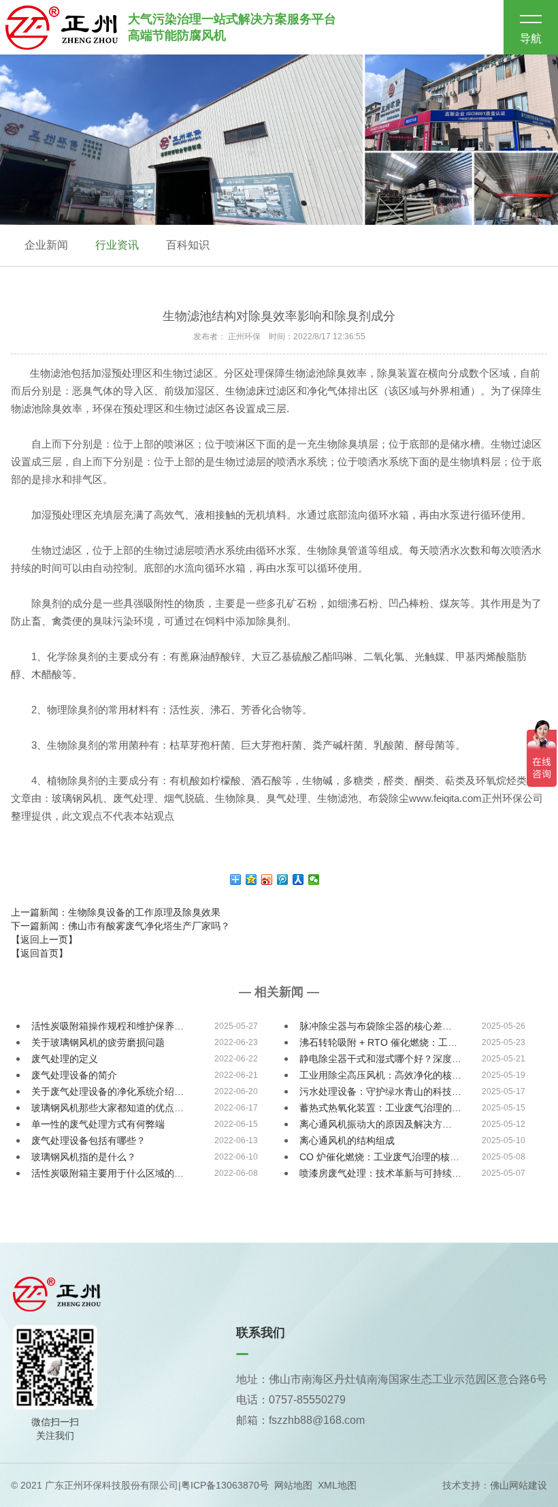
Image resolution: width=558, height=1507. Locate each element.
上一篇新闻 (115, 912)
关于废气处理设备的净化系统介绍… (107, 1091)
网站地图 (293, 1485)
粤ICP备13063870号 (225, 1485)
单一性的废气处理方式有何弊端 (98, 1124)
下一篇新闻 (120, 925)
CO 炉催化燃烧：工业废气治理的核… (379, 1156)
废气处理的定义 (64, 1058)
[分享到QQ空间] (251, 879)
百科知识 (188, 245)
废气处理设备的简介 (74, 1075)
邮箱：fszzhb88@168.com (300, 1420)
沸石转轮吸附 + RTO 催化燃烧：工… (378, 1042)
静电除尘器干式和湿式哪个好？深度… (380, 1058)
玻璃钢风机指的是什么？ (83, 1156)
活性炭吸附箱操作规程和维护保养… (107, 1026)
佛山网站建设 (518, 1485)
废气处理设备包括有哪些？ (88, 1140)
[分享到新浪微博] (267, 879)
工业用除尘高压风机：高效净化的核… (380, 1075)
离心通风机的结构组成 (347, 1140)
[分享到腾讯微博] (283, 879)
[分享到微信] (314, 879)
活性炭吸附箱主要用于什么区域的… (107, 1173)
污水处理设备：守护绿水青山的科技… (380, 1091)
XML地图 (337, 1485)
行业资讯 (117, 245)
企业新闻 (46, 245)
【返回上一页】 (44, 939)
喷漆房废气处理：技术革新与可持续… (380, 1173)
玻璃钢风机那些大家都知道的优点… (107, 1107)
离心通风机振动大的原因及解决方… (375, 1124)
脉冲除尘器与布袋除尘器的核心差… (375, 1026)
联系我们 (260, 1332)
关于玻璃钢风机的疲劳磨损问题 (98, 1042)
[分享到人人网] (298, 879)
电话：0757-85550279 (291, 1399)
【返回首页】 (39, 953)
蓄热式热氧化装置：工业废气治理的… (380, 1107)
